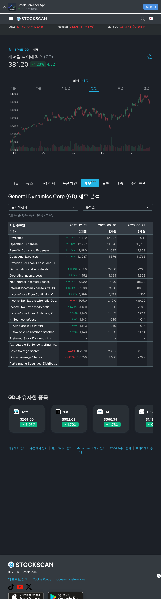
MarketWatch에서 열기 (91, 448)
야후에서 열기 (17, 448)
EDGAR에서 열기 (120, 448)
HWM (25, 412)
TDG (150, 412)
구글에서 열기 (38, 448)
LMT (108, 412)
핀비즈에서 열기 (62, 448)
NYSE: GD (22, 49)
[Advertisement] (81, 166)
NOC (66, 412)
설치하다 (151, 6)
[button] (10, 18)
